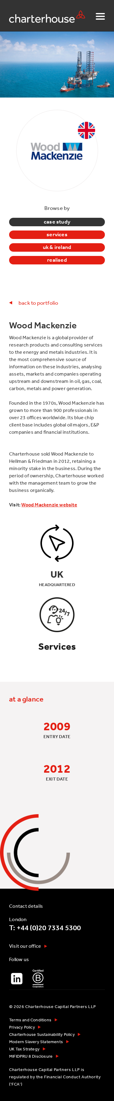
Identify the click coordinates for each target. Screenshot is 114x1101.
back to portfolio (38, 302)
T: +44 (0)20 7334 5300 (45, 927)
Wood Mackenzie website (49, 505)
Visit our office (25, 946)
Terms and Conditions (30, 1020)
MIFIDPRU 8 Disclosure (31, 1056)
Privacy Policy (22, 1027)
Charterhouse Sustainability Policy (42, 1034)
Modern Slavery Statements (36, 1041)
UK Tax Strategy (24, 1049)
